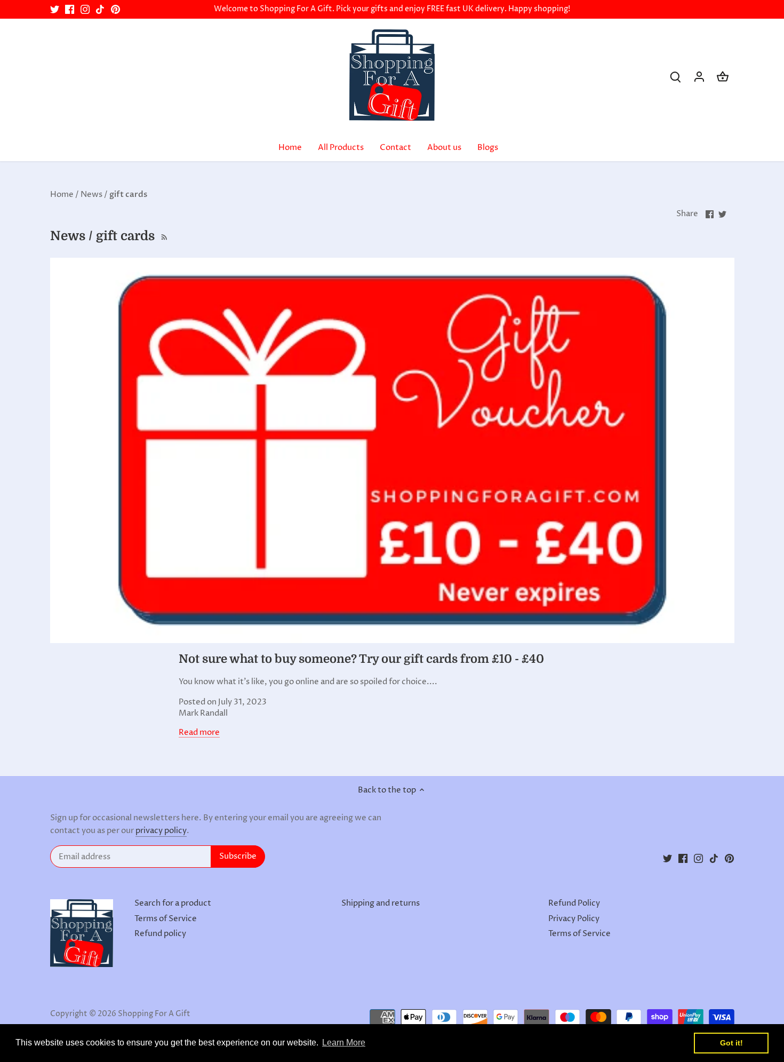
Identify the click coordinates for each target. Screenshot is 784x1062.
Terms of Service (165, 918)
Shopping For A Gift (154, 1014)
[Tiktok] (100, 9)
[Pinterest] (115, 9)
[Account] (699, 76)
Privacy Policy (573, 918)
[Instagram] (85, 9)
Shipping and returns (380, 903)
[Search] (675, 76)
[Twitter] (54, 9)
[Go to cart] (722, 76)
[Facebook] (69, 9)
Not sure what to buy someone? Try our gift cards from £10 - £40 (361, 658)
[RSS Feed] (163, 235)
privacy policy (161, 830)
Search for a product (172, 903)
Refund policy (160, 933)
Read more (199, 732)
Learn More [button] (343, 1042)
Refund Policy (574, 903)
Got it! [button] (731, 1043)
